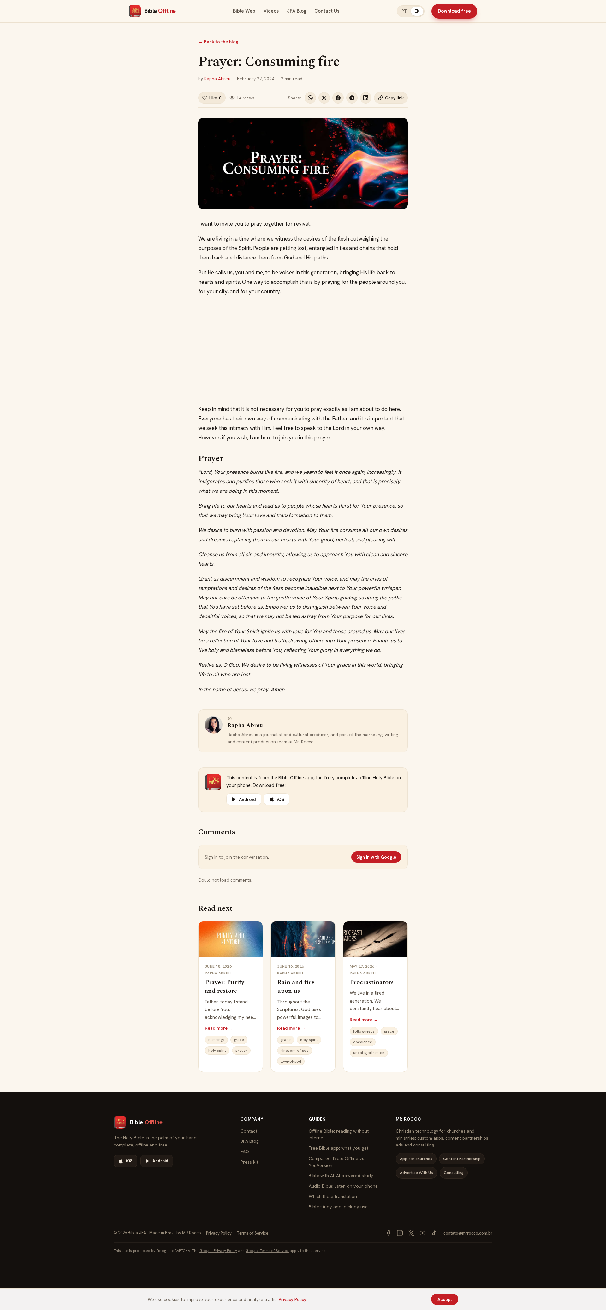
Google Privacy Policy (218, 1250)
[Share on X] (324, 98)
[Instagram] (400, 1233)
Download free (454, 11)
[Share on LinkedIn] (365, 98)
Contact (249, 1131)
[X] (411, 1233)
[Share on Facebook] (338, 98)
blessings (216, 1039)
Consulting (454, 1172)
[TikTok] (434, 1233)
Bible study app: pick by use (338, 1207)
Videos (271, 11)
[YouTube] (422, 1233)
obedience (362, 1042)
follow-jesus (364, 1031)
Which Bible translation (333, 1196)
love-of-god (291, 1061)
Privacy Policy (219, 1233)
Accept (444, 1299)
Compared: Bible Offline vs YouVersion (336, 1161)
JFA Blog (296, 11)
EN (417, 11)
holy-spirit (217, 1050)
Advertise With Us (416, 1172)
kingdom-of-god (295, 1050)
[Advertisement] (303, 350)
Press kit (249, 1162)
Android (247, 799)
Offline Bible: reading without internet (339, 1134)
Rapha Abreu (217, 78)
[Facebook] (388, 1233)
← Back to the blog (218, 42)
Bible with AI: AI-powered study (341, 1175)
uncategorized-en (368, 1052)
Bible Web (244, 11)
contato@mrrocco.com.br (467, 1233)
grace (239, 1039)
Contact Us (326, 11)
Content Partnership (462, 1158)
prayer (241, 1050)
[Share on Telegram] (352, 98)
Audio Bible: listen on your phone (343, 1186)
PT (404, 11)
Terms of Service (252, 1233)
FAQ (245, 1151)
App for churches (416, 1158)
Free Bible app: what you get (338, 1148)
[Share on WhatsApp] (310, 98)
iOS (280, 799)
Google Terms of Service (267, 1250)
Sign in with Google (376, 857)
